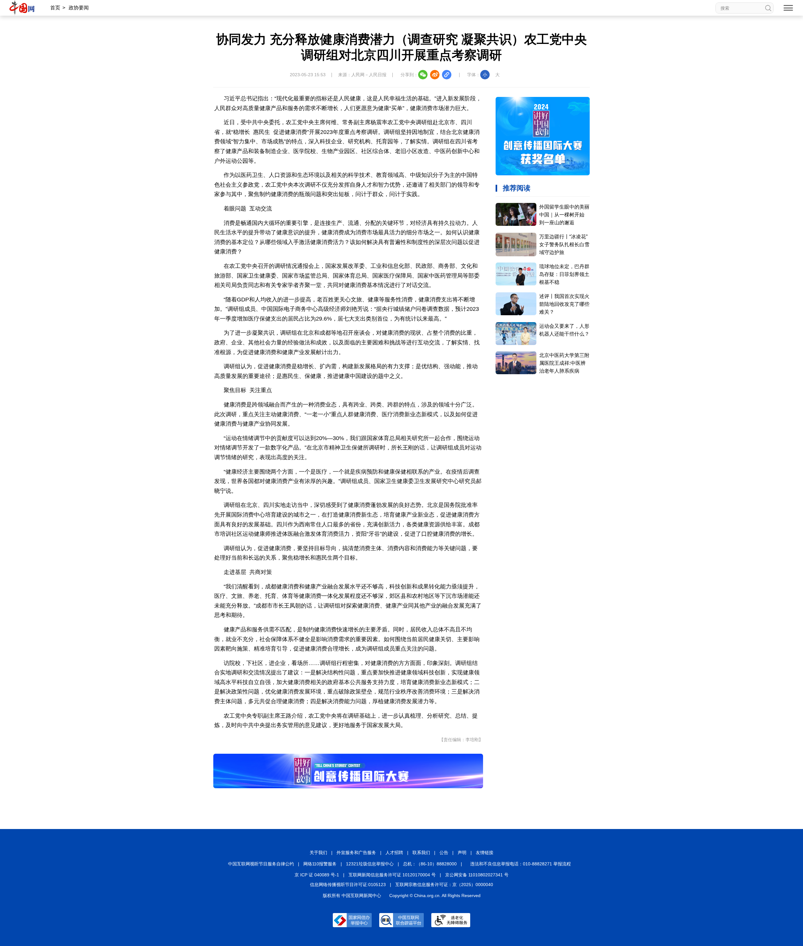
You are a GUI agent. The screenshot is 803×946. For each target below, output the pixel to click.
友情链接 (484, 852)
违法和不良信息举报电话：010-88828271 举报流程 (520, 863)
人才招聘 (394, 852)
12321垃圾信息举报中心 (370, 863)
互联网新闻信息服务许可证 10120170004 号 (392, 874)
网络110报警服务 (320, 863)
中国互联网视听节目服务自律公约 (261, 863)
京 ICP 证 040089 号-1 (317, 874)
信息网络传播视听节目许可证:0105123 (348, 884)
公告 (443, 852)
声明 (462, 852)
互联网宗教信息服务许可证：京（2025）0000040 (444, 884)
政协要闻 (79, 7)
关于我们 (318, 852)
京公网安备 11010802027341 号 (476, 874)
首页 (55, 7)
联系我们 (421, 852)
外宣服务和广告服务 (356, 852)
